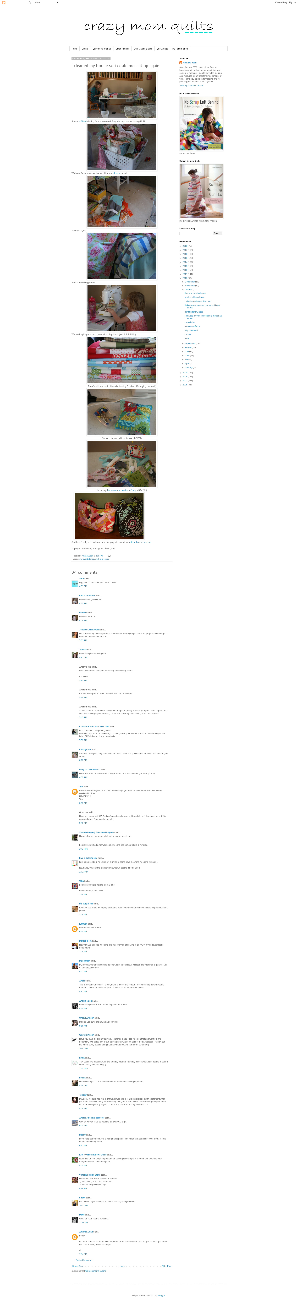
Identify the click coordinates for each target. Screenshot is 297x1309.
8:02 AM (83, 971)
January (189, 367)
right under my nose (194, 312)
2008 (185, 376)
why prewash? (191, 330)
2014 (185, 262)
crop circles (190, 322)
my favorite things (86, 559)
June (187, 355)
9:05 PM (83, 1125)
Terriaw (82, 1095)
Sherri (82, 1198)
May (187, 359)
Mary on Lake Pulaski (89, 769)
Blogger (161, 1295)
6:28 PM (83, 760)
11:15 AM (83, 1222)
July (187, 351)
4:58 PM (83, 620)
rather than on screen (139, 542)
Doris (82, 1215)
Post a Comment (83, 1260)
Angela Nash (85, 1001)
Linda (82, 1058)
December (190, 282)
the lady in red (86, 904)
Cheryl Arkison (86, 1018)
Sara (81, 578)
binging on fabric (192, 326)
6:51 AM (83, 1145)
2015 (185, 258)
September (190, 343)
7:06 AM (83, 951)
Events (85, 49)
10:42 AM (83, 1048)
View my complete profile (191, 85)
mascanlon (84, 961)
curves (188, 334)
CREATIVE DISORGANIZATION (94, 727)
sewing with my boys (194, 297)
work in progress (102, 559)
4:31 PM (83, 586)
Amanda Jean (86, 1232)
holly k (82, 1078)
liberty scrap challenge (195, 293)
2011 (185, 274)
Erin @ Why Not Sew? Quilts (93, 1155)
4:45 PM (83, 1085)
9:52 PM (83, 823)
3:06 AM (83, 914)
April (187, 363)
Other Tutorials (122, 49)
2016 (185, 254)
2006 (185, 385)
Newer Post (77, 1266)
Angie (82, 981)
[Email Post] (109, 556)
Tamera (83, 649)
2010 (185, 278)
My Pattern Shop (180, 49)
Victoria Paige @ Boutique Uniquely (96, 832)
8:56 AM (83, 1026)
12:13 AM (83, 872)
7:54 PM (83, 1254)
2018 (185, 246)
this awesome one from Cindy (121, 490)
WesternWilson (86, 1035)
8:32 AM (83, 991)
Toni (81, 787)
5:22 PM (83, 680)
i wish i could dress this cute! (198, 301)
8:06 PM (83, 1108)
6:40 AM (83, 931)
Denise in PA (85, 941)
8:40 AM (83, 1008)
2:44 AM (83, 894)
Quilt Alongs (162, 49)
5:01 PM (83, 640)
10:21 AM (83, 1205)
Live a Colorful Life (88, 858)
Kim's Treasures (87, 595)
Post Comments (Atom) (95, 1271)
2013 (185, 266)
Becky (82, 1135)
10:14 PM (83, 849)
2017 (185, 250)
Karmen (83, 924)
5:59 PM (83, 740)
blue (187, 338)
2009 (185, 373)
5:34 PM (83, 697)
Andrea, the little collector (91, 1118)
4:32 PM (83, 603)
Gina (81, 881)
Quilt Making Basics (143, 49)
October (189, 289)
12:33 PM (83, 1068)
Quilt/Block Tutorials (102, 49)
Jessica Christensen (89, 630)
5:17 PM (83, 657)
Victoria (116, 173)
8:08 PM (83, 803)
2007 (185, 380)
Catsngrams (85, 749)
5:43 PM (83, 717)
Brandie (83, 613)
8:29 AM (83, 1188)
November (190, 286)
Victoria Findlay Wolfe (89, 1175)
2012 (185, 270)
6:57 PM (83, 777)
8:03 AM (83, 1165)
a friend (82, 121)
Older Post (166, 1266)
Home (74, 49)
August (188, 347)
